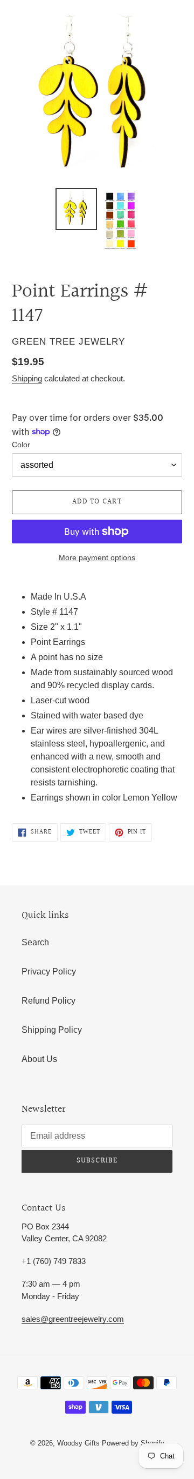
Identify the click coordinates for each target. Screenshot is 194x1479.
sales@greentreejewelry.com (73, 1318)
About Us (39, 1059)
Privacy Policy (49, 971)
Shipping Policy (52, 1029)
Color (21, 444)
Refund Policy (48, 1000)
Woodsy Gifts (79, 1443)
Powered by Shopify (133, 1443)
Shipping (27, 378)
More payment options (97, 557)
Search (35, 942)
